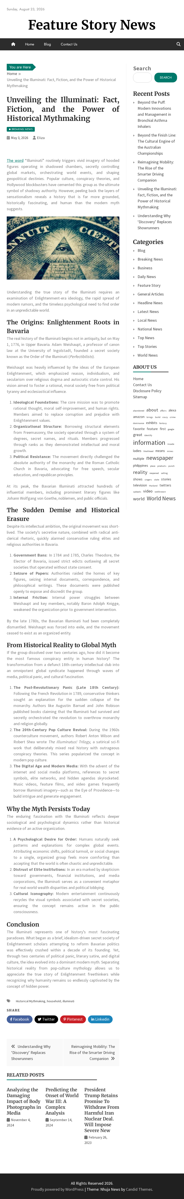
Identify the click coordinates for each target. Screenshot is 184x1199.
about (152, 410)
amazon (139, 417)
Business (145, 267)
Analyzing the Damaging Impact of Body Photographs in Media (24, 1101)
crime (172, 417)
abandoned (138, 410)
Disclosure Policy (147, 390)
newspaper (159, 457)
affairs (163, 410)
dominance (138, 423)
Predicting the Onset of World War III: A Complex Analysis (62, 1101)
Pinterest (74, 1019)
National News (150, 329)
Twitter (48, 1019)
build (157, 417)
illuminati (68, 1001)
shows (137, 479)
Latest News (148, 311)
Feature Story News (92, 25)
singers (148, 479)
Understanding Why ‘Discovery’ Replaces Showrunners (30, 1052)
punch (171, 466)
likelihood (148, 451)
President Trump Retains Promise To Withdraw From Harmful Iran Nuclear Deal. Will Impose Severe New (101, 1110)
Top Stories (147, 346)
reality (140, 472)
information (149, 442)
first (163, 429)
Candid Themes (139, 1189)
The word (15, 160)
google (171, 429)
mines (170, 451)
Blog (47, 44)
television (140, 485)
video (148, 491)
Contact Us (69, 44)
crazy (165, 417)
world (139, 499)
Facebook (20, 1019)
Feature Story (149, 285)
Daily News (147, 276)
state (156, 479)
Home (29, 44)
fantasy (163, 423)
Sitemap (140, 396)
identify (148, 435)
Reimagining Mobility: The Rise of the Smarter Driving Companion (92, 1052)
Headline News (150, 302)
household (54, 1001)
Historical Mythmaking (30, 1001)
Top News (146, 337)
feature (152, 429)
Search (142, 68)
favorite (139, 429)
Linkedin (101, 1019)
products (161, 466)
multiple (138, 458)
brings (150, 417)
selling (164, 473)
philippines (140, 465)
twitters (165, 485)
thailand (153, 485)
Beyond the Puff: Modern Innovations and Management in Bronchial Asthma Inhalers (154, 114)
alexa (172, 410)
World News (148, 355)
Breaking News (150, 259)
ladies (137, 451)
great (137, 434)
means (160, 451)
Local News (147, 320)
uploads (137, 491)
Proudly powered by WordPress (58, 1189)
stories (166, 479)
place (152, 466)
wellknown (160, 491)
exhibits (151, 423)
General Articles (151, 294)
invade (170, 444)
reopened (154, 473)
